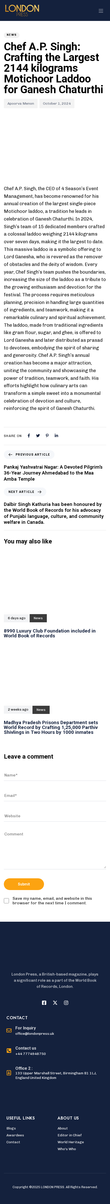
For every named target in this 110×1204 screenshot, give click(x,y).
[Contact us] (26, 1051)
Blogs (11, 1128)
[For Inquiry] (30, 1031)
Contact (13, 1142)
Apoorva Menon (20, 103)
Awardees (15, 1135)
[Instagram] (66, 1002)
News (12, 35)
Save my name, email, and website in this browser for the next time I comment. (52, 900)
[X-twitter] (55, 1002)
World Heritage (71, 1142)
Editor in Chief (70, 1135)
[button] (103, 11)
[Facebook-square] (44, 1002)
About (63, 1128)
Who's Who (67, 1149)
